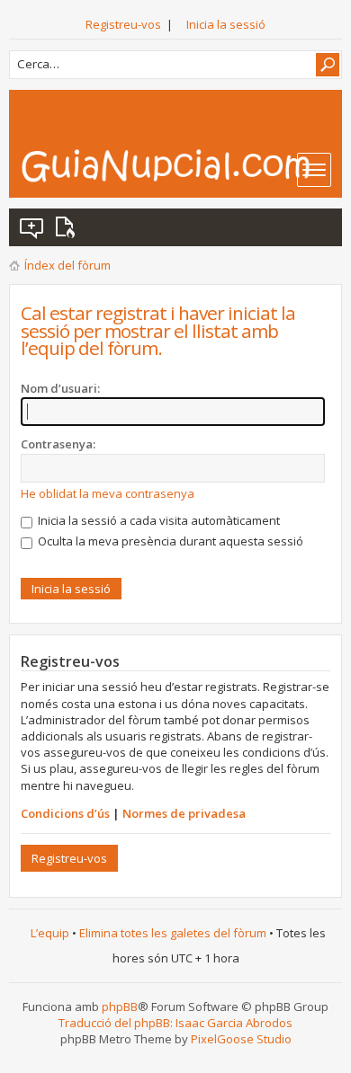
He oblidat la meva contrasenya (107, 493)
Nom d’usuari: (60, 388)
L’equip (50, 933)
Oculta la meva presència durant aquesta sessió (169, 541)
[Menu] (314, 170)
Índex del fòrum (67, 265)
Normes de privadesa (184, 813)
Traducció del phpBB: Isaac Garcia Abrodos (175, 1023)
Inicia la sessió (226, 24)
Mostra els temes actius (68, 227)
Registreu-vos (123, 24)
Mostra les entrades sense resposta (32, 227)
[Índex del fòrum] (181, 165)
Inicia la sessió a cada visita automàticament (157, 520)
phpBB (120, 1006)
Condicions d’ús (65, 813)
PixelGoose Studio (241, 1039)
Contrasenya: (58, 444)
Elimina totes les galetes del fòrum (172, 933)
